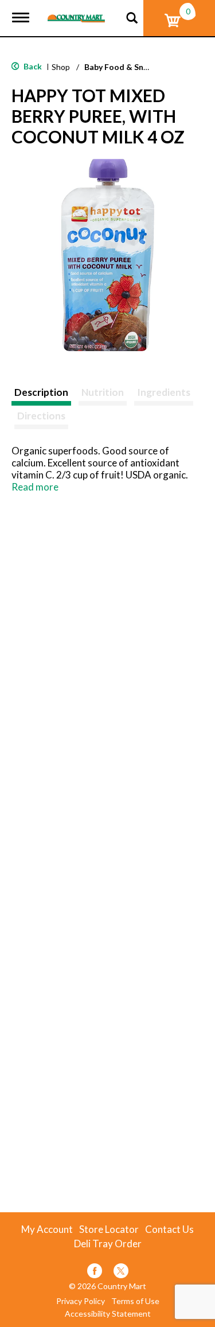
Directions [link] (41, 416)
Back (32, 66)
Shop (61, 67)
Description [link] (41, 392)
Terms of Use (135, 1301)
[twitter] (121, 1273)
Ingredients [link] (163, 392)
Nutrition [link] (102, 392)
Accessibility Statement (108, 1313)
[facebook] (94, 1273)
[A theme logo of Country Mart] (76, 11)
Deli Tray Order (108, 1244)
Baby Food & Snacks (122, 67)
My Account (47, 1229)
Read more (34, 487)
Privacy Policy (80, 1301)
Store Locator (109, 1229)
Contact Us (169, 1229)
